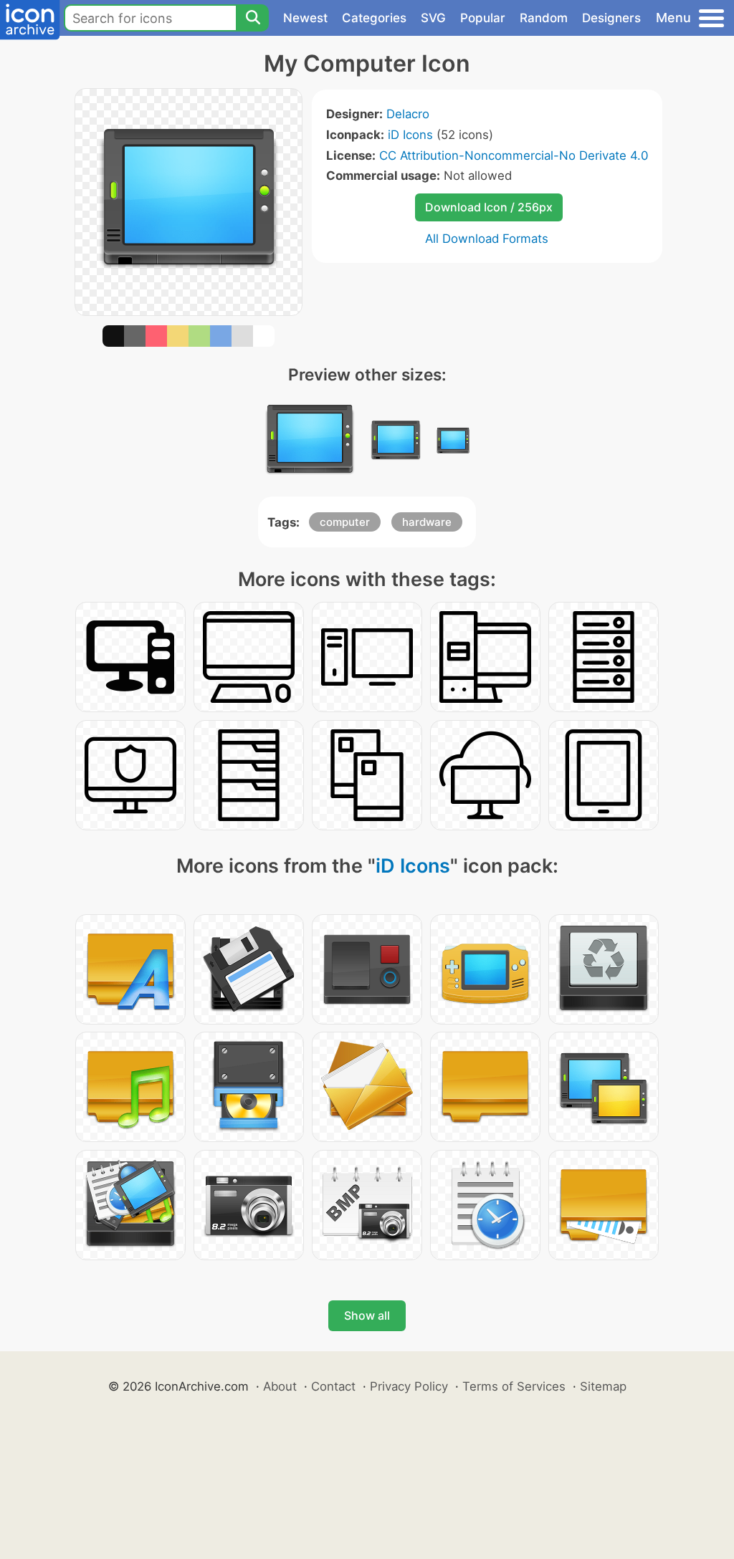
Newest (305, 18)
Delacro (407, 114)
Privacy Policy (409, 1386)
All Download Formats (486, 238)
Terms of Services (514, 1386)
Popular (482, 18)
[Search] (252, 18)
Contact (333, 1386)
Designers (611, 18)
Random (544, 18)
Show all (367, 1315)
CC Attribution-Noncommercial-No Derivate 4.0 (513, 155)
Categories (374, 18)
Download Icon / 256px (489, 207)
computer (345, 522)
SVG (433, 18)
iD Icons (410, 135)
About (280, 1386)
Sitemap (603, 1386)
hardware (427, 522)
